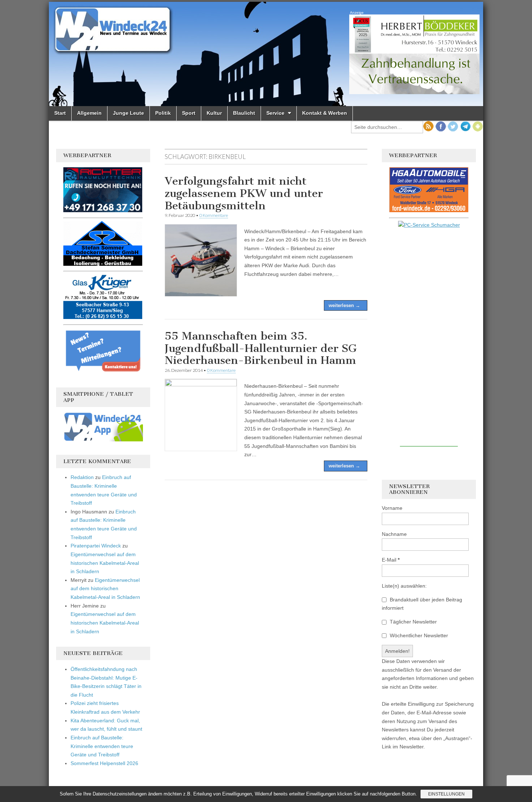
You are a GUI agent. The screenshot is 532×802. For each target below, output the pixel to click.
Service (275, 113)
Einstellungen (446, 794)
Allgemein (89, 113)
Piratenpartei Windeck (96, 546)
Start (60, 113)
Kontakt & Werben (324, 113)
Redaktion (82, 477)
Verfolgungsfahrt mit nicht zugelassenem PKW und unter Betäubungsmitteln (244, 193)
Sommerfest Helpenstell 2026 (104, 763)
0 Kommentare (213, 215)
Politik (163, 113)
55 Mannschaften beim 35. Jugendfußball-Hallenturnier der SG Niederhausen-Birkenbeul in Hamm (261, 348)
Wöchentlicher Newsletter (418, 635)
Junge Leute (128, 113)
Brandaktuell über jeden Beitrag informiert (422, 604)
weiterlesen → (344, 305)
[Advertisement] (429, 337)
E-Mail (391, 560)
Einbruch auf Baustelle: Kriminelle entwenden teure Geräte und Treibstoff (102, 746)
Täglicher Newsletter (412, 622)
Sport (188, 113)
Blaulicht (244, 113)
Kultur (214, 113)
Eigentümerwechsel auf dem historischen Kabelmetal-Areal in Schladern (105, 562)
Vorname (392, 508)
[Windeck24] (266, 54)
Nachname (394, 534)
